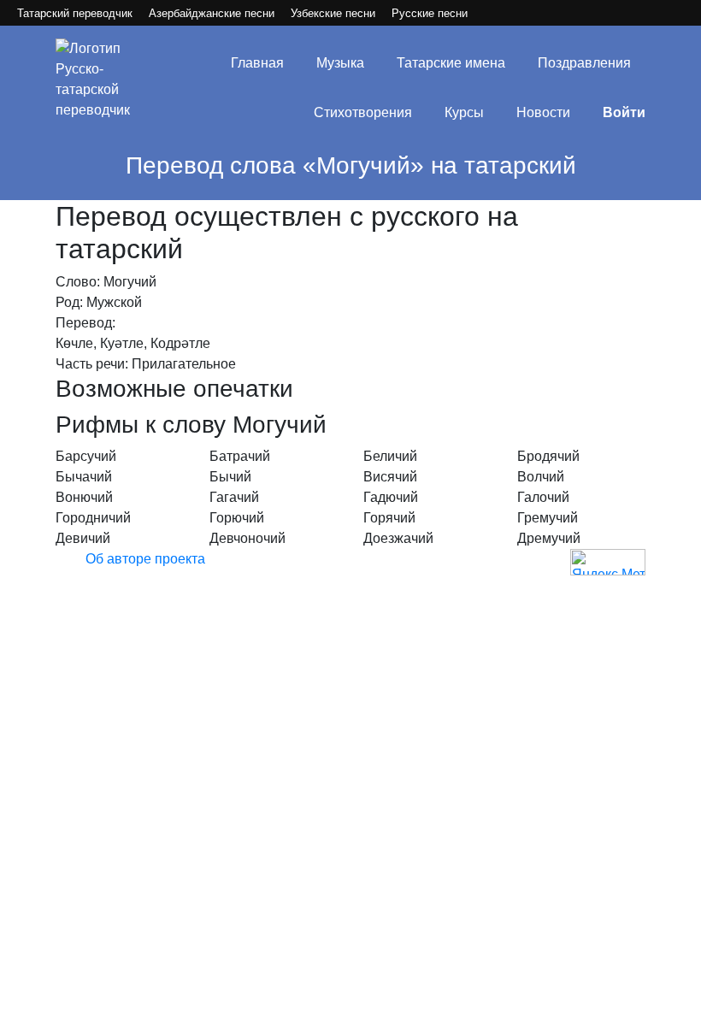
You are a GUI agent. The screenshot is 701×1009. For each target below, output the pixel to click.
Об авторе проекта (145, 559)
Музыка (340, 63)
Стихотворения (363, 112)
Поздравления (584, 63)
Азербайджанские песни (211, 13)
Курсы (464, 112)
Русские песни (430, 13)
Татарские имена (451, 63)
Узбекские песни (333, 13)
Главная (257, 63)
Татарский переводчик (75, 13)
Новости (543, 112)
